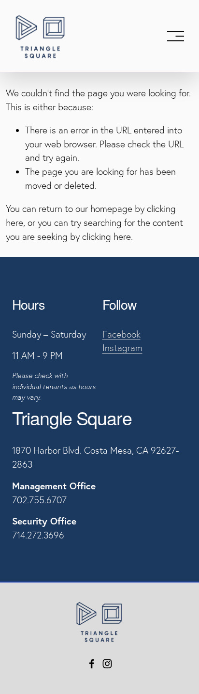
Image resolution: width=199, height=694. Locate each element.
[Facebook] (92, 663)
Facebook (121, 334)
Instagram (122, 348)
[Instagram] (107, 663)
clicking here (106, 236)
